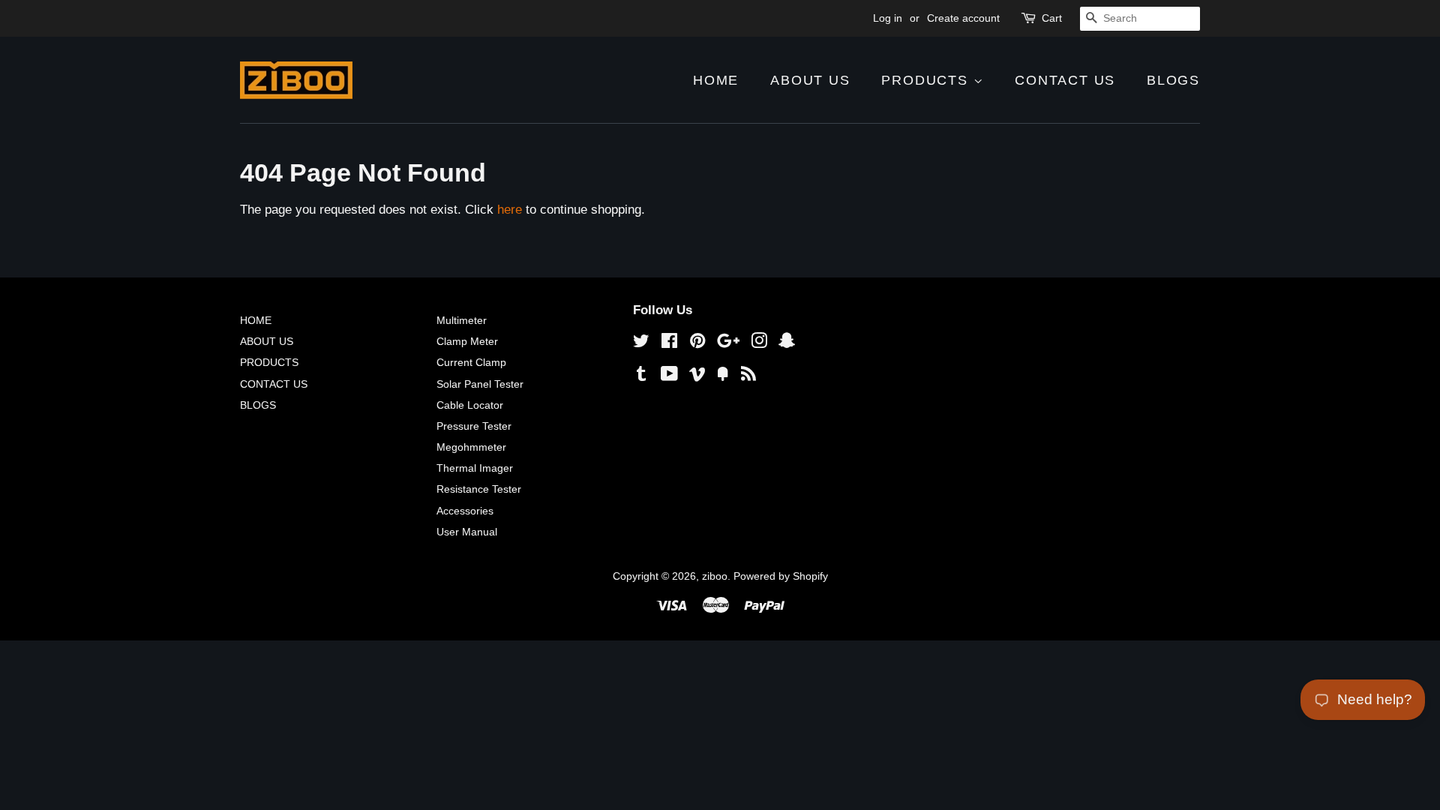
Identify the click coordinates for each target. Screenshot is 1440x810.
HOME (716, 80)
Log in (887, 18)
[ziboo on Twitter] (641, 344)
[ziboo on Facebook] (669, 344)
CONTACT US (1065, 80)
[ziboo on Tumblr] (641, 376)
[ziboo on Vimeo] (697, 376)
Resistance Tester (478, 489)
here (509, 209)
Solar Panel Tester (480, 384)
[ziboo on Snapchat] (786, 344)
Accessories (465, 511)
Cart (1052, 18)
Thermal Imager (474, 468)
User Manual (466, 532)
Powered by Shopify (781, 576)
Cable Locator (469, 405)
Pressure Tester (474, 426)
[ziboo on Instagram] (759, 344)
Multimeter (461, 320)
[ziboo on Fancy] (723, 376)
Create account (963, 18)
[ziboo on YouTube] (669, 376)
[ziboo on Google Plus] (728, 344)
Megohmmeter (471, 447)
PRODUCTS (927, 80)
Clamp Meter (467, 341)
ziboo (715, 576)
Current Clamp (471, 362)
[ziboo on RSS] (748, 376)
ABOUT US (810, 80)
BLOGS (1173, 80)
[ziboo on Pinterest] (697, 344)
